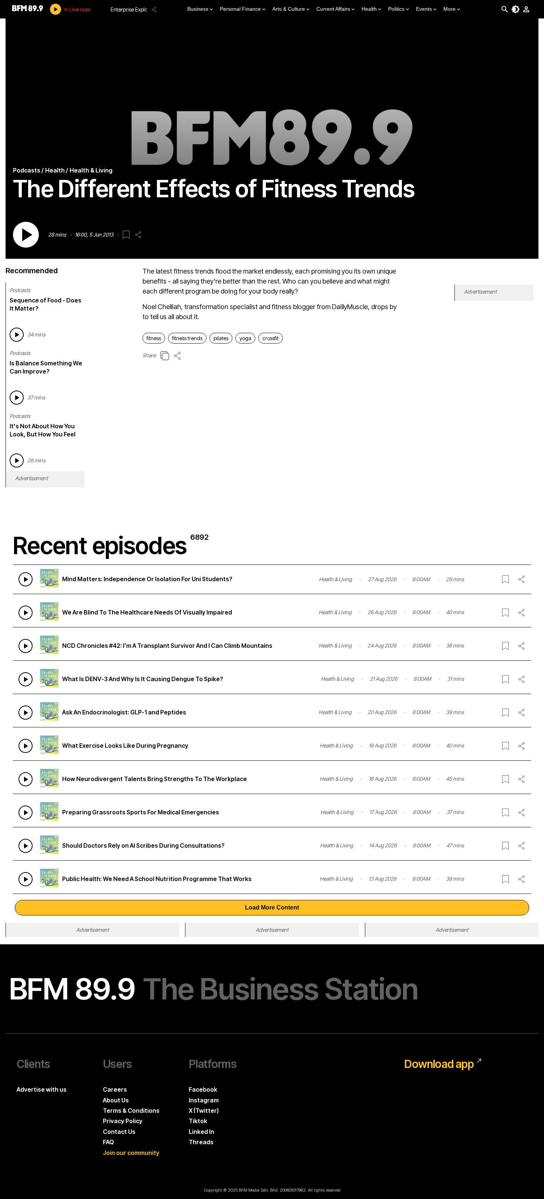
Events (424, 9)
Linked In (201, 1131)
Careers (115, 1089)
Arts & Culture (288, 9)
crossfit (270, 338)
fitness (154, 338)
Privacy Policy (122, 1121)
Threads (201, 1142)
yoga (245, 338)
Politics (396, 9)
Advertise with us (42, 1089)
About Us (116, 1100)
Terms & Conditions (131, 1110)
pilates (221, 338)
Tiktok (198, 1121)
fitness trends (187, 338)
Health (369, 9)
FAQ (108, 1142)
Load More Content (272, 907)
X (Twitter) (204, 1110)
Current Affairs (333, 9)
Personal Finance (240, 9)
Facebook (203, 1089)
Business (197, 9)
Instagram (204, 1100)
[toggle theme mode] (515, 9)
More (449, 9)
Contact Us (119, 1131)
